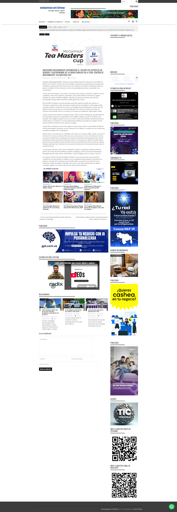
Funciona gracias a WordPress (110, 509)
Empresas (42, 34)
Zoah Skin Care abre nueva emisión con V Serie (95, 311)
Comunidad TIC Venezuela (54, 22)
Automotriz (66, 299)
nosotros (42, 22)
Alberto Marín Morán (59, 78)
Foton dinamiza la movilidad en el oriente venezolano (73, 311)
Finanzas (94, 299)
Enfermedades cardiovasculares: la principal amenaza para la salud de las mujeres (92, 218)
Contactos (76, 22)
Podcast (67, 22)
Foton (78, 316)
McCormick (73, 78)
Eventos (47, 34)
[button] (171, 506)
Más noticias (85, 22)
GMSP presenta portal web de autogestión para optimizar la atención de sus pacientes (50, 312)
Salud (47, 299)
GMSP (54, 319)
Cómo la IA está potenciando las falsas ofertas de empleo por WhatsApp (55, 218)
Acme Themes (138, 509)
